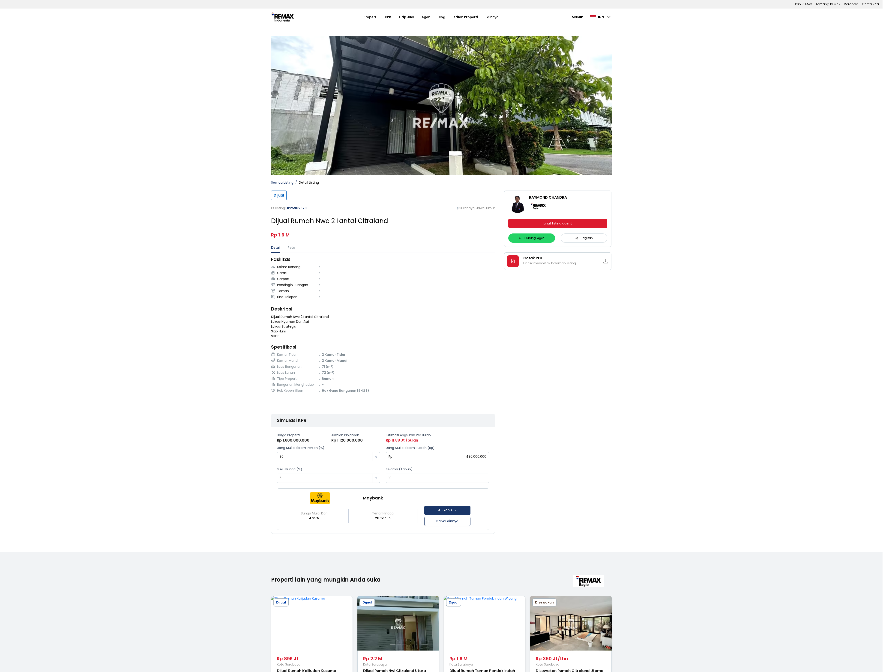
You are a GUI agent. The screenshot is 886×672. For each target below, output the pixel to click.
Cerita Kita (870, 4)
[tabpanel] (383, 325)
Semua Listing (282, 182)
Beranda (851, 4)
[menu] (431, 17)
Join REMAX (803, 4)
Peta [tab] (291, 247)
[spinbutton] (324, 456)
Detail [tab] (275, 247)
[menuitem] (370, 17)
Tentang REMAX (828, 4)
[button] (369, 454)
